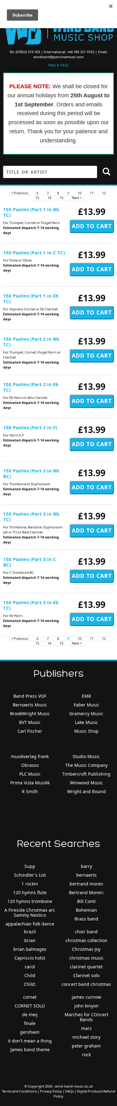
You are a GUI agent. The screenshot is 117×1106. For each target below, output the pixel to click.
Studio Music (86, 756)
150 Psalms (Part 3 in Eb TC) (31, 605)
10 (79, 193)
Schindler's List (30, 875)
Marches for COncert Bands (86, 1017)
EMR (86, 696)
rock (86, 1055)
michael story (86, 1037)
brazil (30, 932)
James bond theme (30, 1049)
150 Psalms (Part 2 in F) (30, 427)
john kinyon (86, 1006)
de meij (30, 1014)
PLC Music (30, 774)
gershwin (30, 1032)
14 (49, 197)
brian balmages (29, 949)
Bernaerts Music (30, 705)
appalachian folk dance (30, 924)
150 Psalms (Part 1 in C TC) (34, 252)
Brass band (86, 919)
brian (30, 940)
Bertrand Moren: (86, 892)
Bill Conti (86, 901)
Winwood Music (86, 783)
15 (61, 197)
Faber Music (86, 705)
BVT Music (30, 722)
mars (86, 1028)
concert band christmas (86, 984)
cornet (30, 997)
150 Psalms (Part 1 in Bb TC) (31, 212)
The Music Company (86, 765)
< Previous (19, 193)
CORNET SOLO (30, 1006)
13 (37, 197)
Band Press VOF (29, 696)
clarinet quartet (86, 967)
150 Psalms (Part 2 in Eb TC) (31, 387)
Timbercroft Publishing (86, 774)
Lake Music (86, 722)
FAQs (69, 1091)
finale (30, 1023)
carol (30, 967)
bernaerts (86, 875)
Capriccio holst (29, 958)
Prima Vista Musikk (30, 783)
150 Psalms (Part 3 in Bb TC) (31, 516)
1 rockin (30, 884)
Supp (29, 866)
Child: (30, 984)
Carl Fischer (29, 731)
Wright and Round (86, 791)
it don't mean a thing (30, 1041)
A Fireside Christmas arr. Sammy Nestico (30, 912)
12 (104, 193)
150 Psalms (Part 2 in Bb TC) (31, 342)
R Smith (30, 791)
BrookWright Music (30, 713)
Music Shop (86, 731)
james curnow (86, 997)
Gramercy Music (86, 713)
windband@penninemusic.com (58, 56)
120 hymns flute (29, 892)
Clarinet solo (86, 975)
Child (29, 975)
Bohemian (86, 910)
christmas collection (86, 940)
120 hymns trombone (29, 901)
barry (86, 866)
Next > (77, 197)
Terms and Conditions (19, 1091)
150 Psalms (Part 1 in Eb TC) (31, 298)
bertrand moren (86, 884)
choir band (86, 932)
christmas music (86, 958)
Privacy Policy (51, 1091)
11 (92, 193)
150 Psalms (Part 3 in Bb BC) (31, 473)
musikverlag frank (30, 756)
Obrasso (30, 765)
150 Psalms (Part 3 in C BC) (29, 562)
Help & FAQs (58, 65)
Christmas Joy (86, 949)
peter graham (86, 1046)
